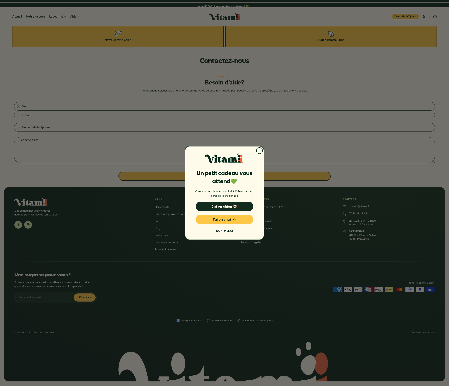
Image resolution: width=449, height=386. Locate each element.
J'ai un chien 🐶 (224, 206)
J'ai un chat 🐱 (224, 219)
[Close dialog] (259, 151)
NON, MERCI (224, 231)
